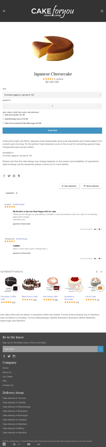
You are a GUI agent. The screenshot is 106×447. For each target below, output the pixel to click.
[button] (95, 229)
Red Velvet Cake (50, 296)
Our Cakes (8, 376)
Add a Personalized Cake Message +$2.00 (23, 123)
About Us (7, 372)
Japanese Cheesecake (22, 224)
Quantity (7, 100)
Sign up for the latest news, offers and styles (24, 342)
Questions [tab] (10, 193)
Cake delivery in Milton (13, 428)
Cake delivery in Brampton (15, 411)
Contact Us (8, 385)
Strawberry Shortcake (69, 297)
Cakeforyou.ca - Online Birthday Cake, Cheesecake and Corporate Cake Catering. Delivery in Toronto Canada (50, 441)
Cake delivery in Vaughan (15, 419)
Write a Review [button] (92, 186)
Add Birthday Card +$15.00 (16, 119)
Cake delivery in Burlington (15, 415)
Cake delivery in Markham (15, 424)
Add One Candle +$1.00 (15, 115)
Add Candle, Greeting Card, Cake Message (21, 112)
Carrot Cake (90, 296)
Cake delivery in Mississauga (16, 406)
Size (4, 89)
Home (5, 368)
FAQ (5, 381)
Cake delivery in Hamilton (15, 432)
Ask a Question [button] (70, 186)
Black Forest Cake (30, 296)
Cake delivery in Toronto (14, 398)
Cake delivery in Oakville (14, 402)
